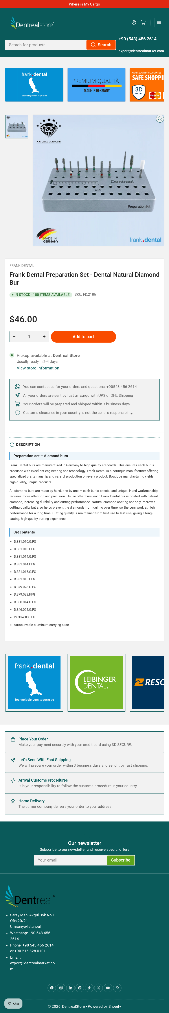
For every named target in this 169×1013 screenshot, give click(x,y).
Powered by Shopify (104, 1006)
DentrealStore (73, 1006)
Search (104, 44)
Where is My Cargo (84, 4)
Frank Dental (21, 266)
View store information (38, 368)
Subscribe (120, 860)
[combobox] (60, 45)
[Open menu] (159, 22)
